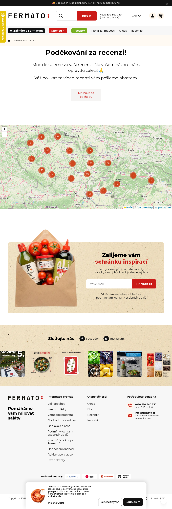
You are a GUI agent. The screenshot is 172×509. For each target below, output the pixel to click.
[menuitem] (26, 30)
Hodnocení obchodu (62, 449)
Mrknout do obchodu (86, 94)
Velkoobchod (57, 403)
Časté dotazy (56, 460)
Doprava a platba (59, 426)
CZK (134, 15)
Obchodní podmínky (62, 420)
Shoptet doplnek (162, 207)
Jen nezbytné (110, 502)
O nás (91, 403)
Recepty (93, 414)
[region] (86, 167)
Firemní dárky (57, 409)
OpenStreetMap (145, 207)
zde (59, 496)
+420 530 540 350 (145, 405)
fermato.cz (89, 338)
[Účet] (152, 15)
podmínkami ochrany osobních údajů (121, 297)
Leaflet (129, 207)
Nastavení (56, 503)
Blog (90, 409)
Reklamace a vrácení (61, 454)
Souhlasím (133, 502)
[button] (30, 143)
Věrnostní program (60, 414)
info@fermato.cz (147, 415)
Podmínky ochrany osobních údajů (60, 433)
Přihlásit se (144, 283)
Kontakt (92, 420)
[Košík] (160, 15)
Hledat (86, 15)
